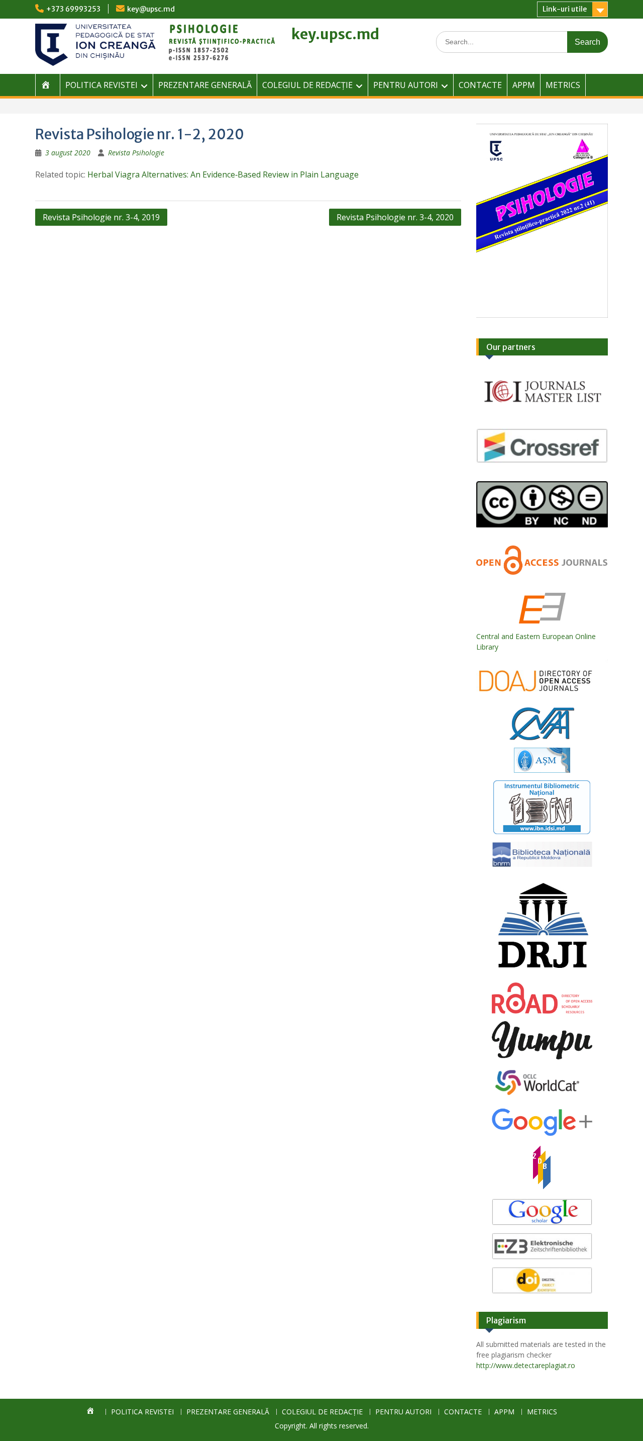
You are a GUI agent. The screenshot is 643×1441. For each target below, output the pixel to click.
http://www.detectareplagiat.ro (525, 1365)
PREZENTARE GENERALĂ (205, 85)
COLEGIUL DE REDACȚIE (307, 85)
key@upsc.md (151, 9)
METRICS (563, 85)
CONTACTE (480, 85)
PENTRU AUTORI (405, 85)
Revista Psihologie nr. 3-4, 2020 (395, 217)
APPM (523, 85)
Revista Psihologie (136, 152)
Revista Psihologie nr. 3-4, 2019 (101, 217)
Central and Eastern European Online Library (536, 642)
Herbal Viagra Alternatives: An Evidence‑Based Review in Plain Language (223, 174)
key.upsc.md (335, 34)
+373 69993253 (73, 9)
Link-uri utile (565, 9)
